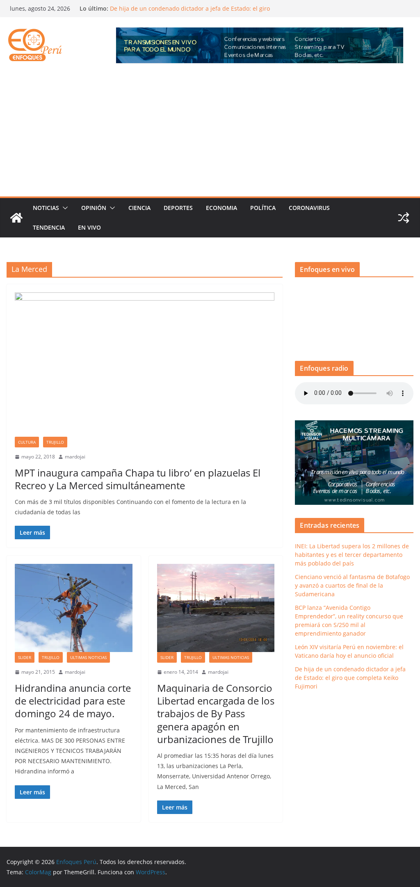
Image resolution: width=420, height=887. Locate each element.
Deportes (178, 208)
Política (263, 208)
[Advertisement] (210, 135)
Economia (221, 208)
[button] (63, 208)
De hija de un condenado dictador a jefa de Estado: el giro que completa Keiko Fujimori (350, 677)
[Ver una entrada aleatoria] (403, 218)
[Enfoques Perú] (16, 218)
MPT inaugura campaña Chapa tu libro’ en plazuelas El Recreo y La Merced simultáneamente (137, 479)
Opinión (93, 208)
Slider (24, 657)
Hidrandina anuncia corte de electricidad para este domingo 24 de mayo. (73, 700)
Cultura (27, 442)
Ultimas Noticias (88, 657)
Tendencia (49, 227)
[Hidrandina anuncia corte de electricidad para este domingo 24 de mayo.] (73, 608)
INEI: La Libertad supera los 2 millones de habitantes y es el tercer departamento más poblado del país (352, 554)
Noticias (46, 208)
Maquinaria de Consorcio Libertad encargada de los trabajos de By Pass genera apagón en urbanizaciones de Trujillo (215, 713)
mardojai (75, 456)
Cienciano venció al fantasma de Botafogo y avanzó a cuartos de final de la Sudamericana (352, 585)
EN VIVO (89, 227)
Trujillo (55, 442)
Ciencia (139, 208)
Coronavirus (309, 208)
